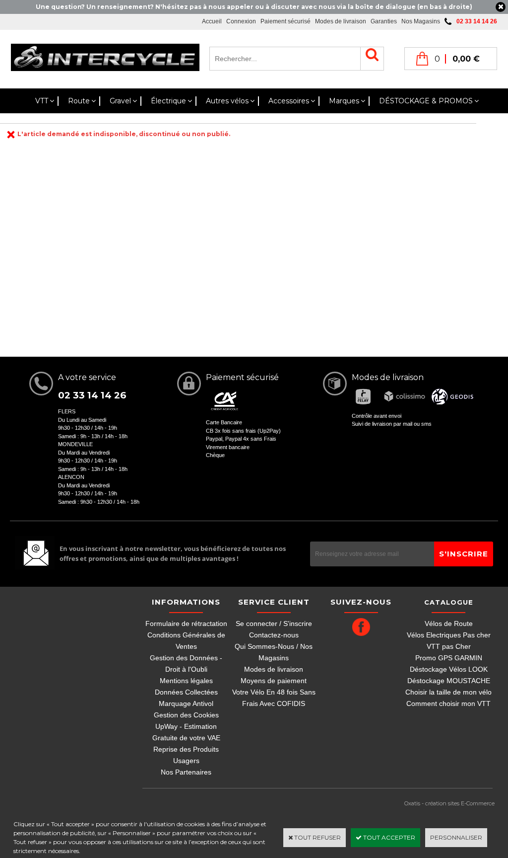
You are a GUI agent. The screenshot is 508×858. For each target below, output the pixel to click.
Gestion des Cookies (186, 715)
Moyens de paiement (274, 681)
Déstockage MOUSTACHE (448, 681)
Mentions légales (186, 681)
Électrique (168, 100)
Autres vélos (227, 100)
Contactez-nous (274, 635)
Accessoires (288, 100)
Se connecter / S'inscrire (274, 623)
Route (79, 100)
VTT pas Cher (449, 646)
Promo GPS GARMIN (448, 658)
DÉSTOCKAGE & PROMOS (426, 100)
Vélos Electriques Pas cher (449, 635)
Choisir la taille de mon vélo (448, 692)
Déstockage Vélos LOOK (449, 669)
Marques (344, 100)
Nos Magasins (420, 21)
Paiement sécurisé (285, 21)
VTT (41, 100)
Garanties (384, 21)
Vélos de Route (449, 623)
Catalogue (448, 602)
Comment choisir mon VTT (448, 703)
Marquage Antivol (186, 703)
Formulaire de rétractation (186, 623)
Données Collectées (186, 692)
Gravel (120, 100)
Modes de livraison (340, 21)
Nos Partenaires (186, 772)
